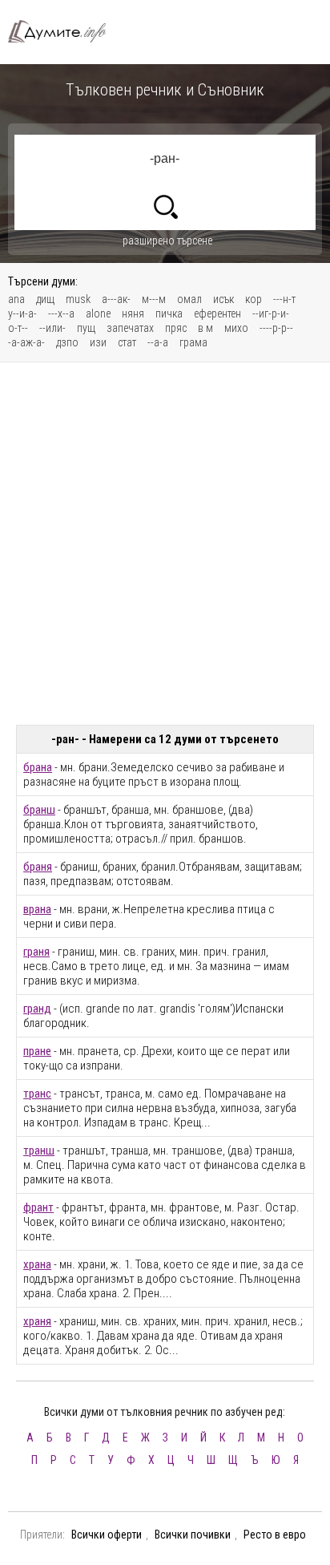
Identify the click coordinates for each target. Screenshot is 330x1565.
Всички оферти (106, 1534)
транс (37, 1093)
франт (38, 1207)
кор (253, 299)
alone (98, 313)
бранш (39, 810)
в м (205, 327)
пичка (169, 313)
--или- (52, 327)
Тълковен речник (64, 31)
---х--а (61, 313)
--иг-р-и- (270, 313)
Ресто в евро (274, 1534)
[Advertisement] (165, 543)
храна (37, 1264)
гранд (37, 1008)
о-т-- (18, 327)
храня (37, 1321)
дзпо (67, 342)
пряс (176, 327)
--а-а (157, 342)
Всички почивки (193, 1534)
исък (223, 299)
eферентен (217, 313)
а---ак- (116, 299)
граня (36, 951)
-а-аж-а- (26, 342)
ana (16, 299)
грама (193, 342)
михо (236, 327)
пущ (86, 327)
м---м (154, 299)
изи (98, 342)
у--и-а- (22, 313)
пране (37, 1051)
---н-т (284, 299)
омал (189, 299)
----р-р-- (276, 327)
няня (133, 313)
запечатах (130, 327)
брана (37, 767)
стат (127, 342)
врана (37, 909)
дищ (45, 299)
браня (37, 866)
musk (78, 299)
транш (38, 1150)
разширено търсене (167, 240)
